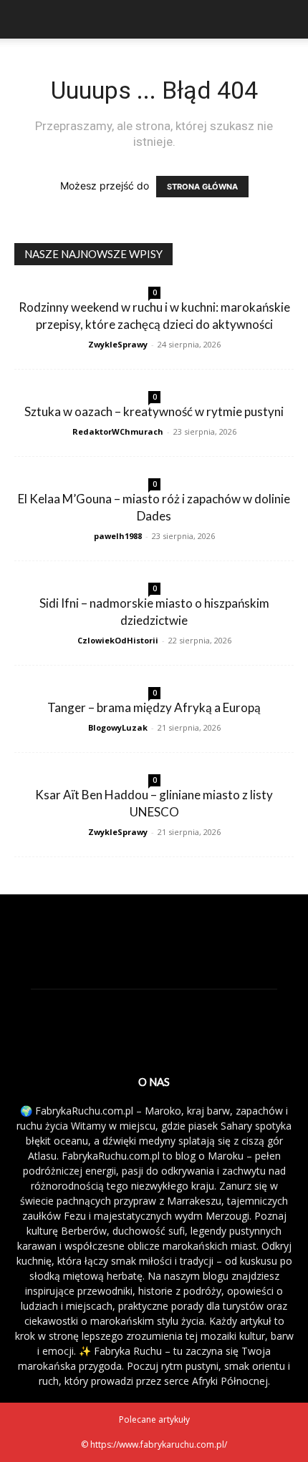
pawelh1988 (118, 535)
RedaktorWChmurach (117, 431)
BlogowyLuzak (118, 727)
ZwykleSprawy (118, 344)
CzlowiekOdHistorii (117, 640)
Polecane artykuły (154, 1419)
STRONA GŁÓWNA (202, 187)
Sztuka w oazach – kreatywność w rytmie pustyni (154, 411)
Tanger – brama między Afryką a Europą (154, 707)
